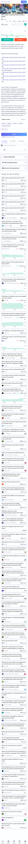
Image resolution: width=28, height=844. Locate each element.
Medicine (9, 123)
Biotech (15, 123)
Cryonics (21, 123)
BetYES (7, 39)
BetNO (20, 39)
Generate (23, 119)
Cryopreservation (6, 125)
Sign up (24, 1)
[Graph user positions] (12, 24)
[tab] (4, 141)
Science (4, 123)
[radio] (16, 24)
